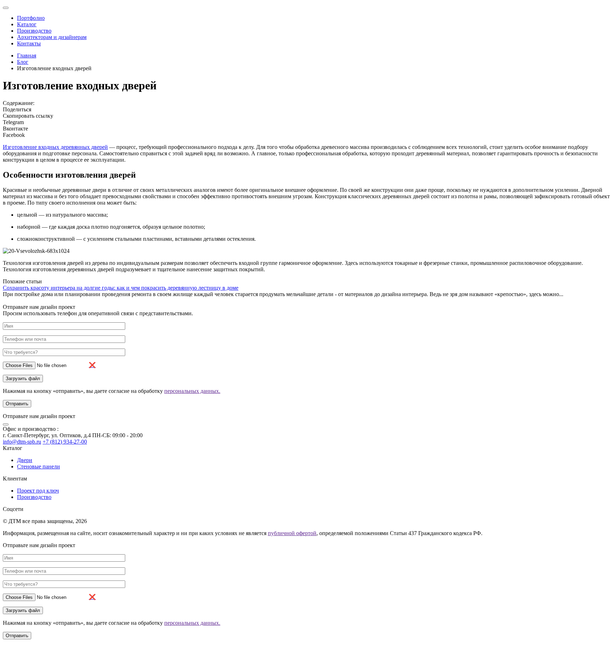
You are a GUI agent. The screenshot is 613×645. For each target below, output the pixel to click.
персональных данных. (192, 391)
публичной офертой (292, 533)
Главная (26, 55)
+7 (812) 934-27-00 (65, 442)
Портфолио (31, 18)
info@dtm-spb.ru (22, 442)
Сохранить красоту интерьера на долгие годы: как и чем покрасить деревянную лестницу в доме (120, 288)
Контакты (29, 43)
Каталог (27, 24)
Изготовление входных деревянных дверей (55, 147)
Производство (34, 31)
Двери (24, 460)
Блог (22, 62)
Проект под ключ (38, 491)
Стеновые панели (38, 466)
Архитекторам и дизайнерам (52, 37)
